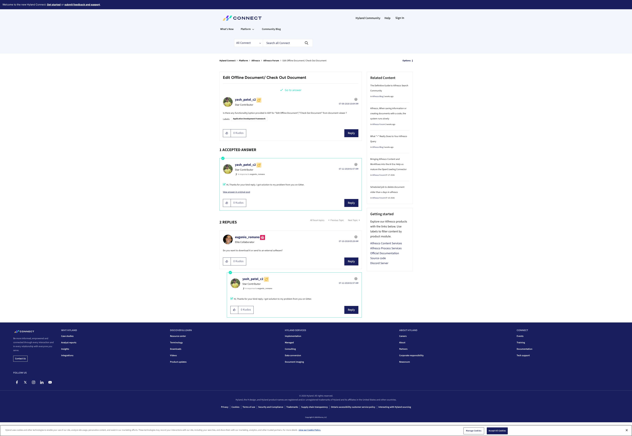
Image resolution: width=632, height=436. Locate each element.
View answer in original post (236, 192)
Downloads (175, 349)
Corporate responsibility (411, 355)
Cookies (235, 407)
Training (521, 342)
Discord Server (379, 263)
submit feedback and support (82, 4)
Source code (378, 258)
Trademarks (292, 407)
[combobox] (288, 43)
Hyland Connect (227, 60)
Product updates (178, 362)
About (402, 342)
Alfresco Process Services (386, 248)
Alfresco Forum (271, 60)
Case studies (67, 336)
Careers (403, 336)
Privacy (224, 407)
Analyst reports (68, 342)
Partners (403, 349)
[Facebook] (17, 382)
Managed (289, 342)
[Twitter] (25, 382)
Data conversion (293, 355)
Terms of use (249, 407)
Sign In (399, 18)
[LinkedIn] (41, 382)
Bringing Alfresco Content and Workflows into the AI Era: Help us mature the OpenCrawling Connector (388, 164)
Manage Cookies (473, 430)
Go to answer (293, 90)
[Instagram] (33, 382)
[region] (316, 430)
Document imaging (294, 362)
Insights (65, 349)
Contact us (20, 358)
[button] (227, 133)
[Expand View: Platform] (253, 29)
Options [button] (406, 60)
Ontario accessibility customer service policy (353, 407)
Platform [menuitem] (246, 29)
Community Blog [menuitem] (271, 29)
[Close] (626, 430)
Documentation (524, 349)
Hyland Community (368, 18)
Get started (54, 4)
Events (520, 336)
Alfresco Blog (377, 96)
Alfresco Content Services (386, 243)
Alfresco (255, 60)
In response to (251, 174)
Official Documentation (384, 253)
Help (387, 18)
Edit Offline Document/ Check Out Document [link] (304, 60)
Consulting (290, 349)
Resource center (178, 336)
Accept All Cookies (497, 430)
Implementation (293, 336)
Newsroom (404, 362)
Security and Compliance (270, 407)
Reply (351, 133)
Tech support (523, 355)
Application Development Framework (249, 118)
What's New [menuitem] (227, 29)
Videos (173, 355)
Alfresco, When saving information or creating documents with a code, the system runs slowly (388, 113)
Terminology (176, 342)
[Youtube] (50, 382)
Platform (243, 60)
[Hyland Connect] (242, 18)
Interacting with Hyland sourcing (394, 407)
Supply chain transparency (314, 407)
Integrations (67, 355)
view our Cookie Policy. (310, 430)
